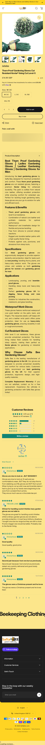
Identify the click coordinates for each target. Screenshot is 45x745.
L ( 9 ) (17, 94)
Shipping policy (26, 729)
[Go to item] (5, 59)
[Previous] (3, 2)
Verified (21, 456)
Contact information (22, 731)
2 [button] (19, 598)
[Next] (42, 2)
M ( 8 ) (6, 94)
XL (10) (27, 94)
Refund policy (17, 729)
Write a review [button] (22, 436)
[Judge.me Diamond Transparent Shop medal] (21, 448)
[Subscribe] (39, 695)
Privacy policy (9, 729)
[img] (7, 468)
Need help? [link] (39, 123)
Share (7, 123)
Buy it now (22, 116)
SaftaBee (5, 66)
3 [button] (23, 598)
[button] (13, 421)
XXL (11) (7, 101)
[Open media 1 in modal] (39, 17)
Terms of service (35, 729)
